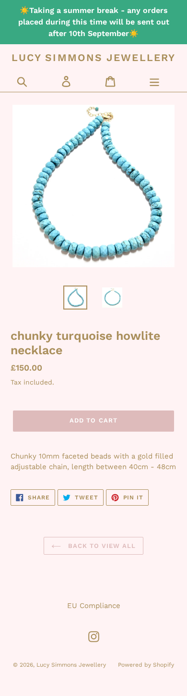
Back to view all (101, 545)
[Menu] (154, 81)
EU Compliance (93, 605)
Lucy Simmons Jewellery (93, 57)
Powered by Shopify (146, 664)
